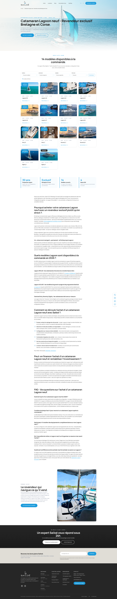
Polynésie (43, 588)
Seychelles (43, 577)
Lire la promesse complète (29, 505)
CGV (89, 596)
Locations (50, 3)
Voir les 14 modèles (27, 35)
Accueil (22, 8)
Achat (44, 3)
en (83, 3)
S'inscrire (92, 553)
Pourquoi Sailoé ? (55, 579)
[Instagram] (25, 586)
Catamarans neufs (55, 573)
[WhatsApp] (115, 301)
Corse (42, 581)
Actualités (65, 584)
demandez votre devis (50, 350)
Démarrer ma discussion (51, 542)
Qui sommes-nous (62, 3)
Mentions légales (84, 596)
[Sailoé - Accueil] (28, 3)
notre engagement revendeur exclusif (52, 221)
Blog (55, 3)
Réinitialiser (91, 75)
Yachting (70, 3)
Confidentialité (93, 596)
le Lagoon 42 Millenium (70, 273)
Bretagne (42, 573)
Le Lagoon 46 (37, 287)
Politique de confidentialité (64, 558)
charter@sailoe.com (78, 579)
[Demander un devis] (115, 304)
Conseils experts (66, 573)
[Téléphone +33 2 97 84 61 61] (115, 294)
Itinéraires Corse (66, 582)
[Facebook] (22, 586)
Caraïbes (42, 584)
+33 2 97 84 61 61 (68, 542)
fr (81, 3)
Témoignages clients (67, 576)
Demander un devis (91, 3)
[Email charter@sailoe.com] (115, 298)
